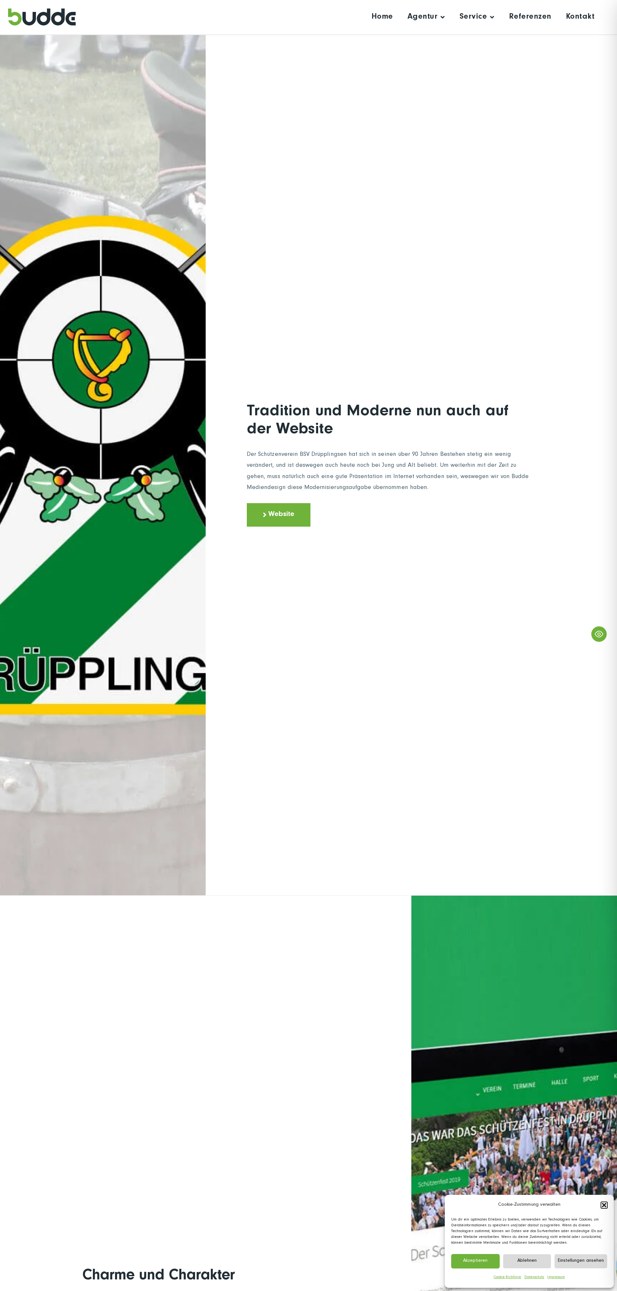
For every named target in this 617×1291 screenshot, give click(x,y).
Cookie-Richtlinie (507, 1277)
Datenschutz (534, 1277)
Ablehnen (527, 1261)
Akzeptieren (475, 1261)
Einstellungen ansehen (581, 1261)
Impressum (556, 1277)
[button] (604, 1205)
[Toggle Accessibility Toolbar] (599, 634)
